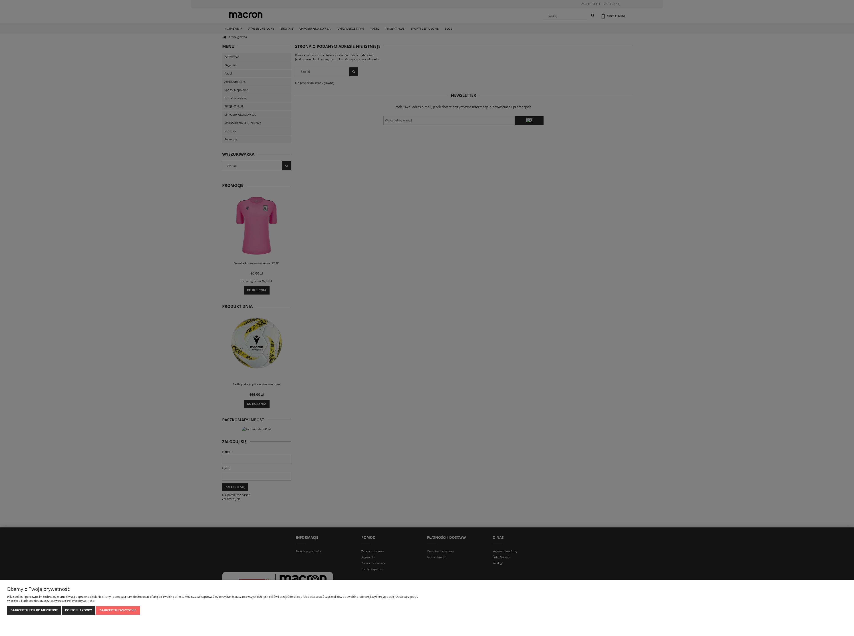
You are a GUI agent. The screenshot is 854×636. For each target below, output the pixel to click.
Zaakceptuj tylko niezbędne (34, 610)
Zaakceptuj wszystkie (118, 610)
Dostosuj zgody (78, 610)
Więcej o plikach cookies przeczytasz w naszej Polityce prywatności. (51, 601)
